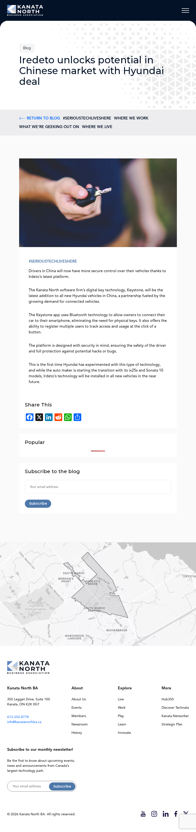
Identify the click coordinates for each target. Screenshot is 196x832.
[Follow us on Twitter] (186, 814)
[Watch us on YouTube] (143, 814)
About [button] (77, 688)
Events (76, 708)
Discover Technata (175, 708)
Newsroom (79, 724)
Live (121, 699)
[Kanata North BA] (25, 10)
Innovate (124, 733)
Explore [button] (125, 688)
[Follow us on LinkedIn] (166, 814)
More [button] (166, 688)
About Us (78, 699)
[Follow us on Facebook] (175, 814)
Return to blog (43, 118)
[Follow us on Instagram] (154, 814)
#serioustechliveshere (87, 118)
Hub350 (168, 699)
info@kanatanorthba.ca (24, 722)
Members (78, 716)
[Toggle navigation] (185, 10)
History (76, 733)
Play (121, 716)
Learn (122, 724)
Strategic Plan (172, 724)
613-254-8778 (18, 717)
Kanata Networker (175, 716)
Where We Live (97, 126)
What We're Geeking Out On (49, 126)
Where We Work (131, 118)
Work (121, 708)
